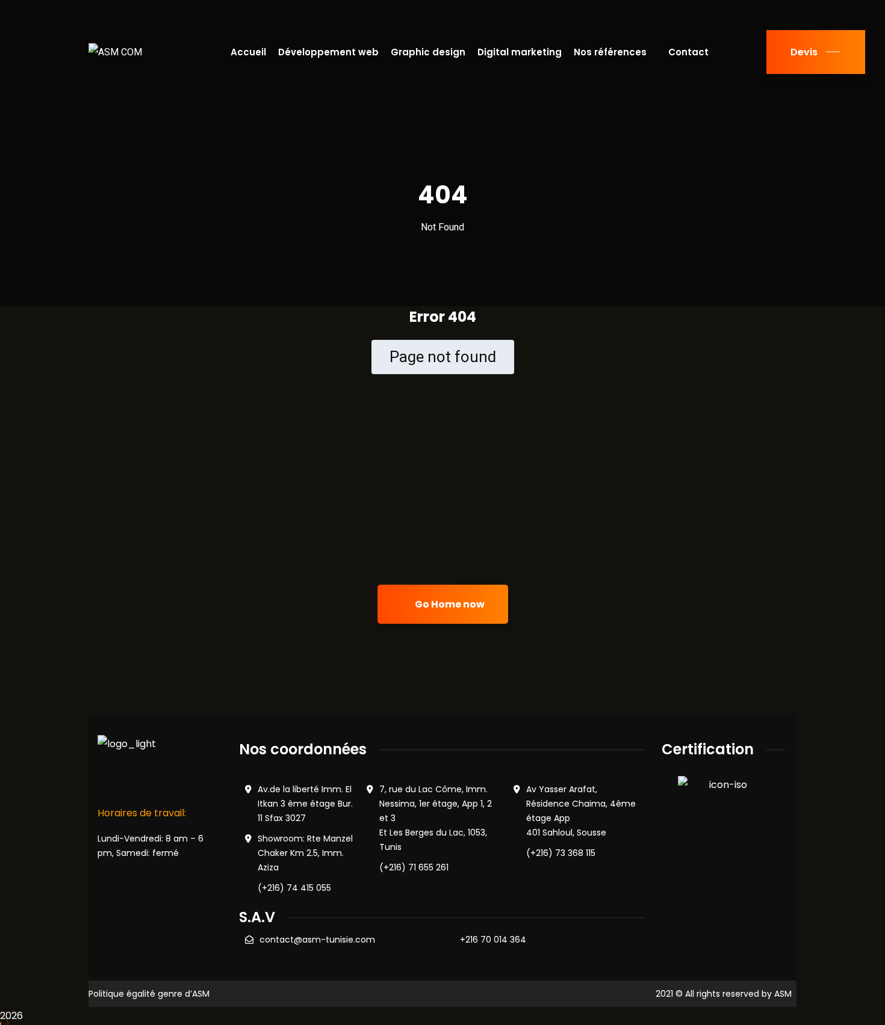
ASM (783, 994)
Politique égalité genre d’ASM (149, 994)
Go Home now (449, 604)
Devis (804, 52)
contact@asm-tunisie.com (317, 940)
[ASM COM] (115, 52)
